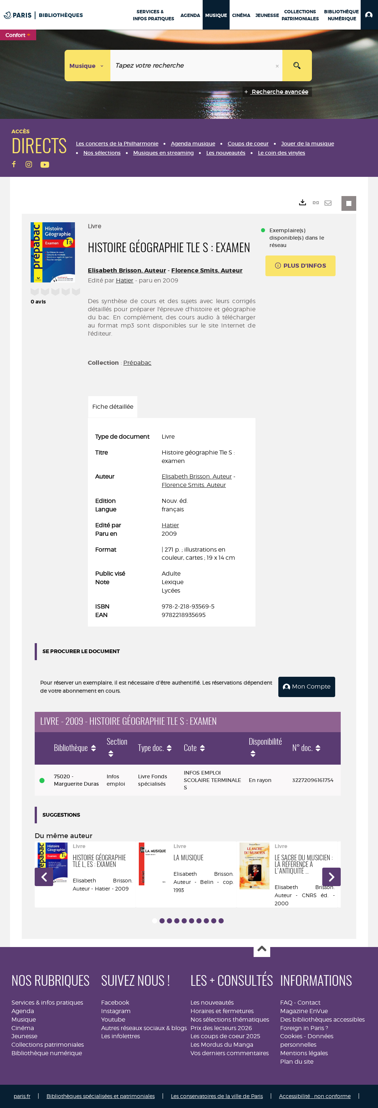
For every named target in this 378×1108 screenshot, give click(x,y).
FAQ (286, 1002)
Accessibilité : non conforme (315, 1096)
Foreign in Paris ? (304, 1028)
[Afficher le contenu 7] (199, 920)
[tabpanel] (171, 526)
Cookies (291, 1036)
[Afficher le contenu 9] (213, 920)
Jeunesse (24, 1036)
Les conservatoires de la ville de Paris (217, 1096)
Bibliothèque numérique (46, 1053)
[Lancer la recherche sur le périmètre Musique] (297, 65)
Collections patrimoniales (47, 1044)
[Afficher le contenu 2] (162, 920)
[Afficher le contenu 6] (191, 920)
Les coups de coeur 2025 (225, 1036)
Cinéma (22, 1028)
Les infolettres (120, 1036)
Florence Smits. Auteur (207, 270)
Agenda (22, 1011)
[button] (369, 15)
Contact (309, 1002)
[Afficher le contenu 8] (206, 920)
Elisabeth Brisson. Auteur (127, 270)
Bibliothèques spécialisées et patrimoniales (101, 1096)
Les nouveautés (212, 1002)
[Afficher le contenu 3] (169, 920)
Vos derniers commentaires (229, 1053)
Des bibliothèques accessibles (322, 1019)
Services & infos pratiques (47, 1002)
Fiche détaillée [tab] (112, 406)
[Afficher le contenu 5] (184, 920)
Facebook (115, 1002)
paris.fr (22, 1096)
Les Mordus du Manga (221, 1044)
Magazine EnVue (304, 1011)
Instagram (116, 1011)
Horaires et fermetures (222, 1011)
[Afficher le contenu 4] (176, 920)
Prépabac (137, 362)
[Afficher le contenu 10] (221, 920)
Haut (262, 949)
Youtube (113, 1019)
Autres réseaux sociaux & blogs (144, 1028)
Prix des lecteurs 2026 (221, 1028)
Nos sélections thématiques (229, 1019)
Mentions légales (304, 1053)
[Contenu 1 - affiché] (154, 920)
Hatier (125, 280)
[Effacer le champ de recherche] (278, 65)
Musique (23, 1019)
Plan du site (296, 1061)
